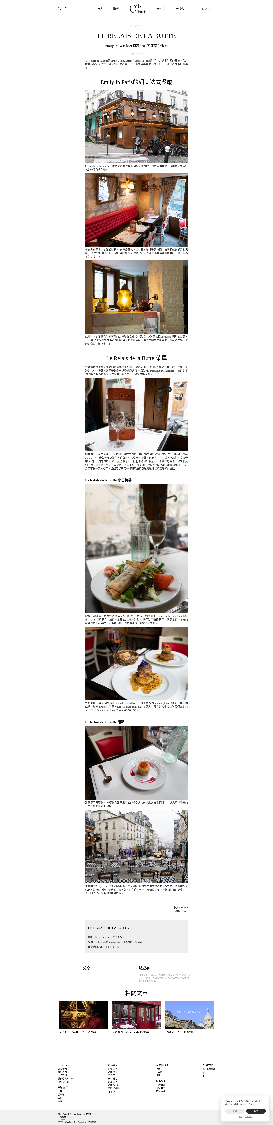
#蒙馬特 (166, 978)
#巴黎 (153, 981)
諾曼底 (111, 1075)
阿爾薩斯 (112, 1091)
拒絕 (235, 1111)
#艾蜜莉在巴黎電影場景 (152, 978)
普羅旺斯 (112, 1082)
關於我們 (62, 1069)
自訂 (240, 1117)
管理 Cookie (63, 1082)
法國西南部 (113, 1085)
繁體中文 (206, 9)
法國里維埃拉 (115, 1088)
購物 (60, 1098)
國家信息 (160, 1088)
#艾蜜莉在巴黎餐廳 (156, 975)
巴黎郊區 (112, 1069)
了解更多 (248, 1117)
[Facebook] (205, 1076)
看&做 (61, 1094)
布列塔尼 (112, 1078)
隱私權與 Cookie (66, 1078)
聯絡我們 (62, 1072)
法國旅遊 (180, 8)
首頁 (130, 26)
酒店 (60, 1101)
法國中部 (112, 1072)
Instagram (211, 1069)
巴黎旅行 (63, 1087)
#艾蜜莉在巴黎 (171, 975)
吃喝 (60, 1091)
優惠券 (116, 8)
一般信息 (160, 1085)
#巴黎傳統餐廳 (177, 978)
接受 (256, 1111)
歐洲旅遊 (160, 1091)
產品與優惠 (162, 1065)
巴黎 (100, 8)
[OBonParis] (138, 9)
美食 (142, 26)
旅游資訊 (161, 1081)
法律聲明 (62, 1075)
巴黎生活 (161, 8)
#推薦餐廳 (143, 975)
